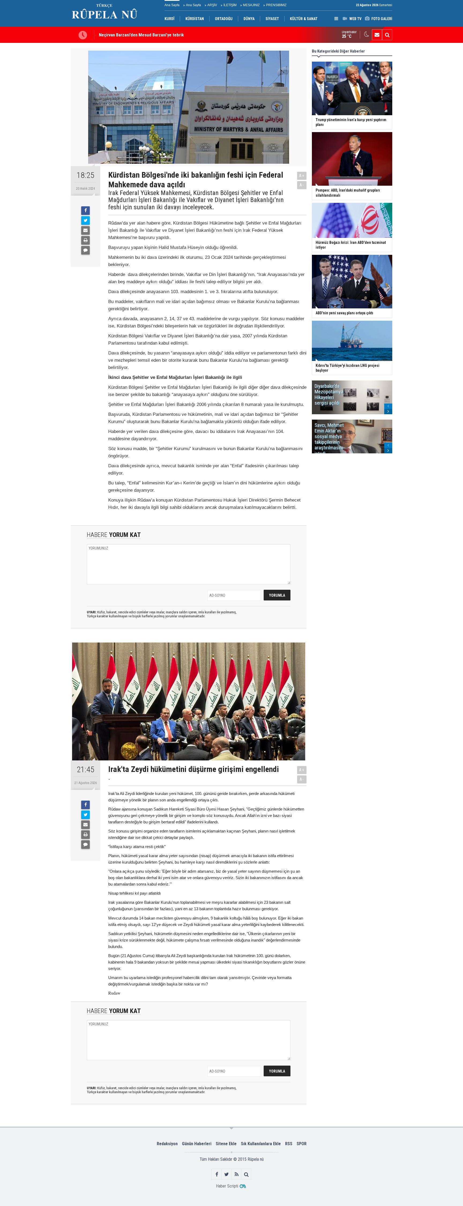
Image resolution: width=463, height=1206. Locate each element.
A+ (302, 175)
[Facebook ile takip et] (217, 1174)
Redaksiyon (167, 1143)
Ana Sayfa (172, 5)
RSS (288, 1143)
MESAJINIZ (251, 5)
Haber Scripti (227, 1186)
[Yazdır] (85, 240)
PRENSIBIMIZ (276, 5)
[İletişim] (377, 34)
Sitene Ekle (226, 1143)
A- (302, 185)
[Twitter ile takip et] (227, 1174)
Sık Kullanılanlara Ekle (261, 1143)
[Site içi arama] (387, 34)
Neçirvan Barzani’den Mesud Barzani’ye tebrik (141, 35)
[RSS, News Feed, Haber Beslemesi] (236, 1174)
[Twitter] (85, 220)
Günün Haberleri (196, 1143)
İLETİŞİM (230, 5)
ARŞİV (212, 5)
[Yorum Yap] (85, 250)
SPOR (302, 1143)
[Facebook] (85, 210)
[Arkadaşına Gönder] (85, 230)
